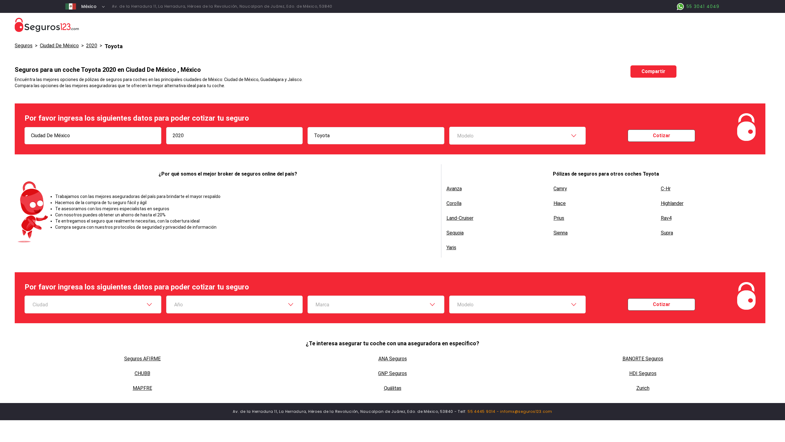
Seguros (24, 45)
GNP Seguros (392, 373)
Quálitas (392, 388)
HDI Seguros (643, 373)
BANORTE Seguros (642, 359)
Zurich (642, 388)
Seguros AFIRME (142, 359)
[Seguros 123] (392, 25)
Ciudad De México (59, 45)
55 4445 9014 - (484, 411)
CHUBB (142, 373)
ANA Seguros (392, 359)
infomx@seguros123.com (526, 411)
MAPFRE (142, 388)
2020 (91, 45)
